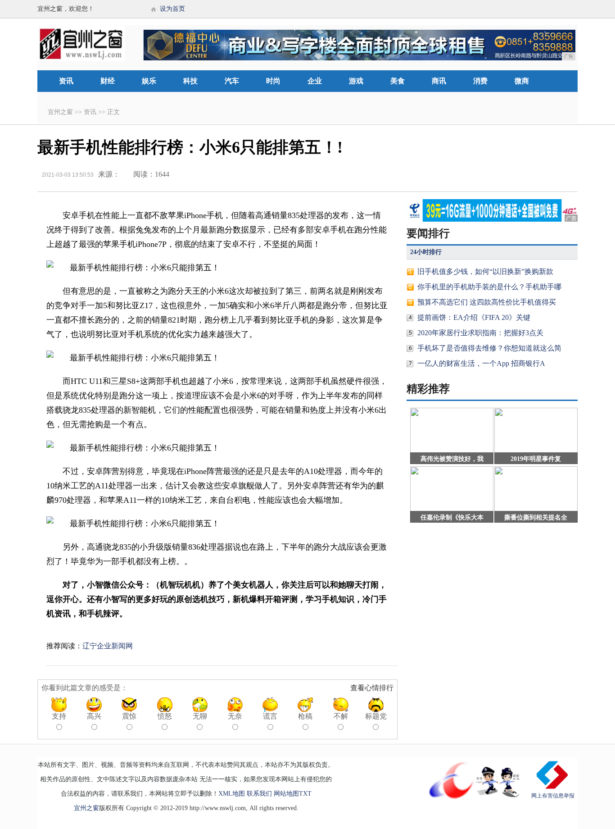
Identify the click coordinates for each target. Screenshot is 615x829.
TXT (305, 793)
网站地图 (286, 793)
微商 (522, 81)
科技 (190, 81)
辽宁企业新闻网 (107, 646)
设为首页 (172, 8)
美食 (397, 81)
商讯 (439, 81)
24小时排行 (426, 252)
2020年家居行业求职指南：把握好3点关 (480, 333)
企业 (315, 81)
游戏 (356, 81)
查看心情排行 (371, 688)
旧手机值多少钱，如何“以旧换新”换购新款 (485, 271)
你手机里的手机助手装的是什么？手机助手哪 (489, 287)
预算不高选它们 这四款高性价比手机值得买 (486, 302)
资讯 (66, 81)
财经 (107, 81)
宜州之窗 (60, 112)
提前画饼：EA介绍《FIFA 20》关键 (473, 317)
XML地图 (231, 793)
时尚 (273, 81)
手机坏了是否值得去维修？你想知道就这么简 (489, 348)
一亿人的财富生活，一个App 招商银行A (481, 363)
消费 (480, 81)
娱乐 (149, 81)
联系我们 (259, 793)
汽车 (232, 81)
